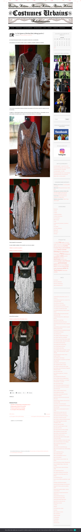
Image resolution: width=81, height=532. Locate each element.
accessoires (66, 242)
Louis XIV (65, 256)
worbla (56, 272)
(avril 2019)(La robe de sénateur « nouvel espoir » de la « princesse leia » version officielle (62, 351)
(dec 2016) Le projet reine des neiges (61, 366)
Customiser (55, 249)
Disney (56, 251)
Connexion (56, 279)
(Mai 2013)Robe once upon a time (60, 431)
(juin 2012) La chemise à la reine (60, 417)
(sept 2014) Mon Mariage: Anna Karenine (62, 484)
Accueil (12, 27)
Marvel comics (61, 257)
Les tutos (55, 510)
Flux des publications (58, 281)
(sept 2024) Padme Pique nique (60, 499)
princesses (62, 263)
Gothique (66, 254)
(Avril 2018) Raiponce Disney (59, 346)
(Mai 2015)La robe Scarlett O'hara (60, 433)
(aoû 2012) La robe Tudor (58, 320)
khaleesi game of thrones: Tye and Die (18, 406)
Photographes (56, 517)
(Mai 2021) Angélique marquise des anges (62, 440)
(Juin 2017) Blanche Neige (59, 424)
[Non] (79, 530)
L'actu (55, 221)
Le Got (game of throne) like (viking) (18, 409)
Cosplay (55, 212)
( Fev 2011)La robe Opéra (59, 303)
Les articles (56, 226)
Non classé (56, 231)
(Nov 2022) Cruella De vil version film (61, 472)
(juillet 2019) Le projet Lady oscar (60, 412)
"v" (54, 242)
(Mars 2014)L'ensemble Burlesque (60, 446)
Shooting (55, 233)
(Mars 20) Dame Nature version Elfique (61, 441)
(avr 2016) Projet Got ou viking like (60, 337)
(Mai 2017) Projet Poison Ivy (59, 435)
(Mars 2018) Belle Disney (59, 451)
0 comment (48, 414)
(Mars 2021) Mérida (57, 457)
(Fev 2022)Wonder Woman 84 (59, 376)
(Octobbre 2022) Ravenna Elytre (60, 482)
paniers (55, 261)
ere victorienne (64, 251)
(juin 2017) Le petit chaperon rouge (60, 426)
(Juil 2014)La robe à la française (60, 403)
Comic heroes (60, 246)
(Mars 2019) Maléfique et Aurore (60, 455)
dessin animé (61, 249)
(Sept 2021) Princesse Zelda (59, 497)
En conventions (57, 217)
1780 (59, 242)
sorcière (58, 266)
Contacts (55, 27)
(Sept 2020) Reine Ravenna (59, 495)
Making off (30, 35)
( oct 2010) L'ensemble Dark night (60, 308)
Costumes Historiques (58, 216)
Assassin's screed (61, 244)
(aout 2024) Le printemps (58, 331)
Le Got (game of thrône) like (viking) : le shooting (40, 416)
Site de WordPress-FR (58, 285)
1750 (56, 242)
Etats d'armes (56, 219)
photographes (56, 263)
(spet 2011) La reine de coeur (59, 501)
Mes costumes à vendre (58, 511)
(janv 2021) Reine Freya (58, 383)
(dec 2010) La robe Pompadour (60, 362)
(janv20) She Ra (57, 388)
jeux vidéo (60, 256)
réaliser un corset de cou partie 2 (15, 250)
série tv (12, 413)
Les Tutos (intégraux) (58, 228)
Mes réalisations (38, 27)
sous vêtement (63, 266)
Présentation (19, 27)
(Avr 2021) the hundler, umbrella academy (62, 340)
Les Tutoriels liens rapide (58, 508)
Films (62, 254)
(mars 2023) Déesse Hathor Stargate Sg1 (62, 462)
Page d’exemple (57, 515)
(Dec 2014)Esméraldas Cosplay (60, 364)
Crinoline (67, 248)
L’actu (44, 27)
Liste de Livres (56, 522)
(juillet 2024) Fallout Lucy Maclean (60, 413)
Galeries (50, 27)
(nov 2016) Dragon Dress (59, 470)
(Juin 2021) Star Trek (58, 427)
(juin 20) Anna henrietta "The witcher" (61, 415)
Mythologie (57, 259)
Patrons (67, 261)
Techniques (58, 270)
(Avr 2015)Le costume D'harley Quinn (61, 335)
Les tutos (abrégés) (27, 27)
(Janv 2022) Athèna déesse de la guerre (61, 385)
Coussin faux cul (59, 248)
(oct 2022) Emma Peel (58, 477)
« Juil (54, 47)
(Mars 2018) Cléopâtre (58, 453)
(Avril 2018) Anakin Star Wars (59, 342)
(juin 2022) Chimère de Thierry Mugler (61, 429)
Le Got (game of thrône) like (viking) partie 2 (29, 33)
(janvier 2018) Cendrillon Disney (60, 390)
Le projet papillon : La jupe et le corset (61, 166)
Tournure (64, 270)
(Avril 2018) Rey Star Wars (59, 348)
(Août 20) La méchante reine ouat (60, 321)
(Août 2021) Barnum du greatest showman (62, 330)
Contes (65, 246)
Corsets (55, 210)
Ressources (62, 27)
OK (74, 530)
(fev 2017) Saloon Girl (58, 371)
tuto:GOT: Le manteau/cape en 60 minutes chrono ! (20, 404)
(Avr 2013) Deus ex (57, 333)
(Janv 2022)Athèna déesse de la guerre (61, 386)
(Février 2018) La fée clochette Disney (61, 378)
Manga (56, 257)
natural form (63, 259)
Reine (55, 265)
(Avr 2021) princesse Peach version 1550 (62, 339)
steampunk (59, 268)
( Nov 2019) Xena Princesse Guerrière (61, 306)
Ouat (66, 259)
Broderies (56, 209)
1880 (63, 242)
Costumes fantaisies (24, 35)
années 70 (56, 244)
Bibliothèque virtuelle (58, 502)
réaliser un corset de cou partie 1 (15, 247)
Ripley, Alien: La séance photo (59, 176)
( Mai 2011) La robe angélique (59, 305)
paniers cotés (61, 261)
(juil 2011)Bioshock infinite (59, 392)
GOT (10, 413)
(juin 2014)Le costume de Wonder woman (62, 419)
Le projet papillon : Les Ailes (59, 171)
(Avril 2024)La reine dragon (59, 357)
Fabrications (56, 254)
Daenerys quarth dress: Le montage (18, 407)
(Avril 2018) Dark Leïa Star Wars (60, 344)
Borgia (66, 244)
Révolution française (61, 264)
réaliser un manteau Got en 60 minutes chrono (18, 319)
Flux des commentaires (58, 283)
